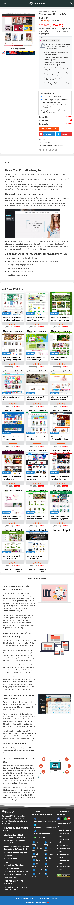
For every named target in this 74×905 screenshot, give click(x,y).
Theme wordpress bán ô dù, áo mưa (36, 478)
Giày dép (44, 145)
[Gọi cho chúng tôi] (65, 818)
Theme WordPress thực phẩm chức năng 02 (12, 517)
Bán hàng (53, 12)
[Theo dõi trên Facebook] (58, 818)
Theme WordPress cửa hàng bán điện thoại (60, 478)
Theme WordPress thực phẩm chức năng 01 (36, 358)
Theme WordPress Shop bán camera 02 (36, 557)
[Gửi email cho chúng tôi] (62, 818)
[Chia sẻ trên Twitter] (47, 150)
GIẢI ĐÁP (55, 898)
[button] (4, 3)
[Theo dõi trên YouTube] (68, 818)
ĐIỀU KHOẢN (47, 898)
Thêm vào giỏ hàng (49, 128)
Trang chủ (43, 12)
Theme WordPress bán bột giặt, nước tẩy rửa (36, 319)
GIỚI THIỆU (32, 898)
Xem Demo (56, 530)
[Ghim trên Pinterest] (53, 150)
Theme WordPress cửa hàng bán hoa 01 (12, 557)
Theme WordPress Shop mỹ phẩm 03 (60, 358)
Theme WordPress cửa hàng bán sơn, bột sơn (60, 517)
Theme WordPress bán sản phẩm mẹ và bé (60, 398)
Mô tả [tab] (7, 162)
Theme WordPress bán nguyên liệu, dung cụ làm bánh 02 (12, 358)
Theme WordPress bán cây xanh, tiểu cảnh (36, 517)
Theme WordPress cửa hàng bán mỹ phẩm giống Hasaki (13, 319)
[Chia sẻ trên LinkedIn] (56, 150)
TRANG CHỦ (19, 898)
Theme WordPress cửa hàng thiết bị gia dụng (60, 438)
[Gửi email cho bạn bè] (50, 150)
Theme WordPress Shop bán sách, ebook (12, 438)
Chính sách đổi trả (65, 845)
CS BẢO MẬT (39, 898)
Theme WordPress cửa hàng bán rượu (12, 478)
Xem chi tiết (67, 531)
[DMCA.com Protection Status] (63, 875)
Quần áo (54, 145)
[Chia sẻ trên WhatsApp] (40, 150)
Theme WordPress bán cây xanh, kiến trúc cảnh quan (60, 319)
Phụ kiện (49, 145)
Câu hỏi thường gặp (65, 830)
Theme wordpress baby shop (12, 398)
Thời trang (60, 145)
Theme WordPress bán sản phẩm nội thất (36, 398)
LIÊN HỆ (25, 898)
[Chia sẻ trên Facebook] (43, 150)
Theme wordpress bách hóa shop (36, 438)
